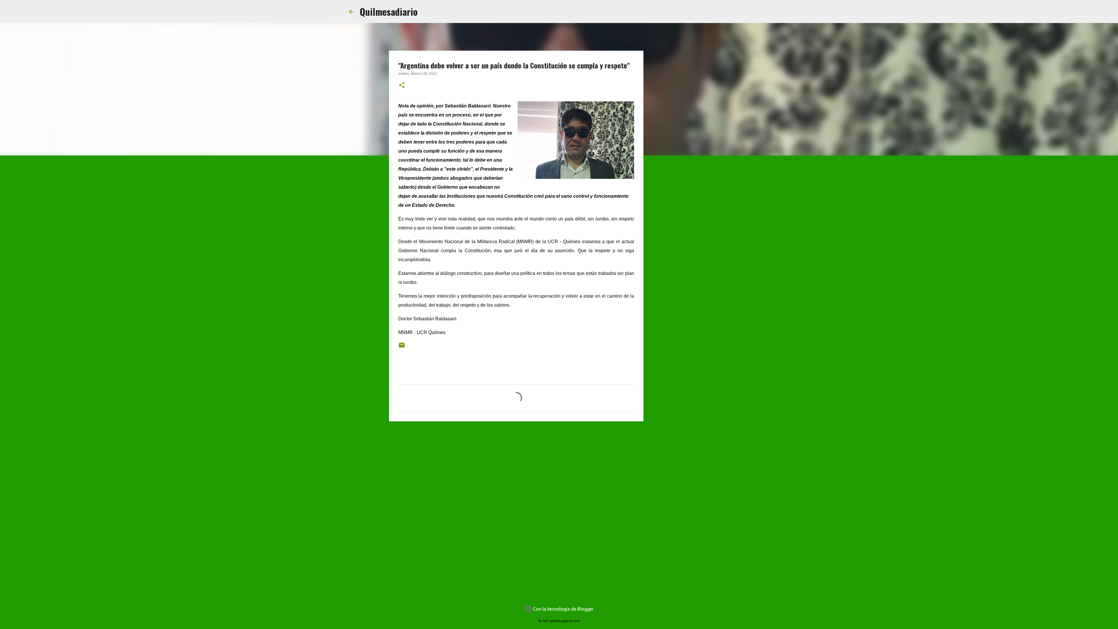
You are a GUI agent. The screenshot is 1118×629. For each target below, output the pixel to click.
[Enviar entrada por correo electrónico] (401, 347)
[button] (401, 86)
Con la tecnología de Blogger (563, 609)
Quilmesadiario (389, 11)
